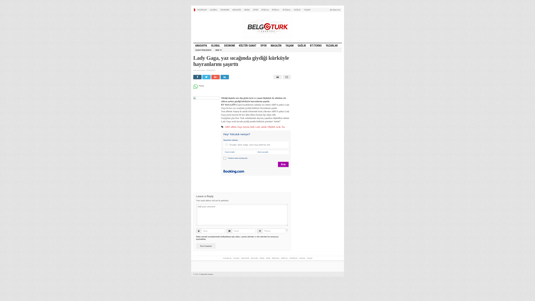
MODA (247, 10)
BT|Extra (265, 10)
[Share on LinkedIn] (225, 77)
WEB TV (218, 50)
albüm (233, 126)
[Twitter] (206, 77)
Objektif (271, 126)
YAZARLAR (202, 10)
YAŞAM (307, 10)
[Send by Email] (286, 77)
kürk (252, 126)
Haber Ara (336, 10)
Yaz (283, 126)
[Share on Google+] (215, 77)
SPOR (255, 10)
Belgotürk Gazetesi (206, 274)
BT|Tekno (286, 10)
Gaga (239, 126)
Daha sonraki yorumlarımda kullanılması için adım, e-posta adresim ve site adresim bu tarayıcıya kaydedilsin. (237, 237)
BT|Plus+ (275, 10)
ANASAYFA (201, 45)
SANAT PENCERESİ (203, 50)
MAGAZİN (237, 10)
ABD (227, 126)
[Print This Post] (277, 77)
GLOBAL (213, 10)
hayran (246, 126)
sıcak (278, 126)
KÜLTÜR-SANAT (247, 45)
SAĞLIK (297, 10)
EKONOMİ (225, 10)
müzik (264, 126)
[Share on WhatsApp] (195, 88)
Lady (258, 126)
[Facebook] (197, 77)
